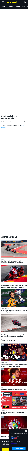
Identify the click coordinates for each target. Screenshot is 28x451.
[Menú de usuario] (24, 2)
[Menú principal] (3, 2)
